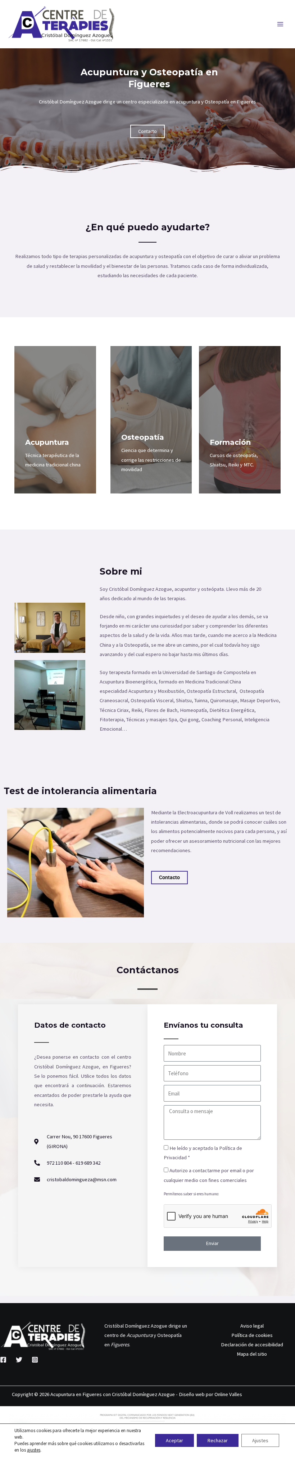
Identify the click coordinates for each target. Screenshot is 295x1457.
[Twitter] (19, 1359)
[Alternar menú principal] (280, 24)
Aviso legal (252, 1326)
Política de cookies (252, 1335)
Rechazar (218, 1440)
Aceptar (174, 1440)
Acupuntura (47, 442)
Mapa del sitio (252, 1354)
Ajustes (260, 1440)
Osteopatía (142, 437)
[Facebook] (3, 1359)
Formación (230, 442)
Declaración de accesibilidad (252, 1344)
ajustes (33, 1450)
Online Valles (228, 1394)
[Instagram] (35, 1359)
